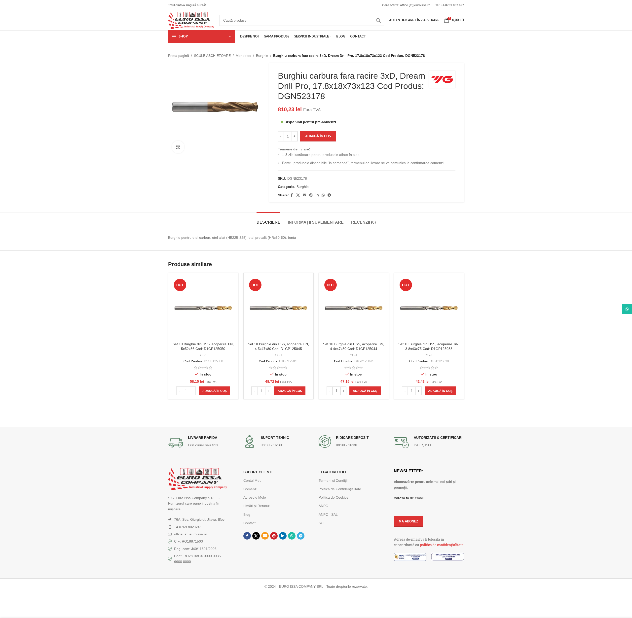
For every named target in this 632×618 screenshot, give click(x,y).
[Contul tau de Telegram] (329, 195)
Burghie (262, 56)
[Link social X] (298, 195)
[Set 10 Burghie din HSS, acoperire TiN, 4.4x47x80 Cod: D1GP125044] (354, 308)
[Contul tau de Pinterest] (311, 195)
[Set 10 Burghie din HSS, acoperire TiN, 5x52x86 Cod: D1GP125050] (203, 308)
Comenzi (250, 489)
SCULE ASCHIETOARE (212, 56)
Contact (249, 523)
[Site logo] (191, 20)
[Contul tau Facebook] (292, 195)
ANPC (323, 506)
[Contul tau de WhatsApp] (323, 195)
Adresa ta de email (408, 498)
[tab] (268, 219)
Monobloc (243, 56)
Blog (246, 514)
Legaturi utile (333, 472)
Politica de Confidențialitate (340, 489)
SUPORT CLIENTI (257, 472)
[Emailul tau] (304, 195)
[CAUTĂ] (378, 20)
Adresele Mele (254, 497)
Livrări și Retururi (256, 506)
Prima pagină (178, 56)
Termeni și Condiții (333, 480)
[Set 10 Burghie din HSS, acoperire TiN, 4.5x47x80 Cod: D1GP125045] (278, 308)
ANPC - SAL (328, 514)
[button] (214, 390)
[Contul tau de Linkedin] (317, 195)
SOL (322, 523)
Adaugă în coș (318, 136)
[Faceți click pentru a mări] (178, 147)
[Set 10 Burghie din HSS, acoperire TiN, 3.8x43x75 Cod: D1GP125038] (429, 308)
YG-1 (203, 355)
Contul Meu (252, 480)
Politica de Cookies (333, 497)
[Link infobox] (203, 442)
